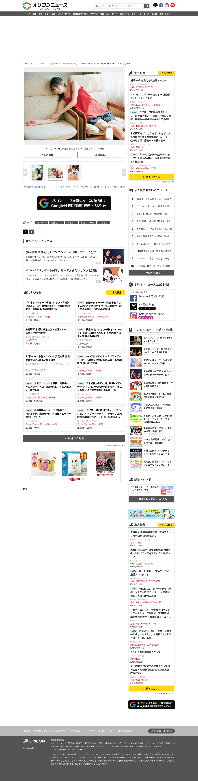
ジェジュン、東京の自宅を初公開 (152, 258)
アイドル (71, 222)
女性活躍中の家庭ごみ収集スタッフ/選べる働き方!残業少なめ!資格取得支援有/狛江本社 (150, 670)
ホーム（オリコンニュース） (35, 64)
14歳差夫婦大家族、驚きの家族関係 (153, 251)
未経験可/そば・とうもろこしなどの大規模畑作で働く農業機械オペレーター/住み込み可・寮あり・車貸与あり (150, 137)
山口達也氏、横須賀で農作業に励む (153, 221)
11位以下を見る (153, 272)
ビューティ (124, 14)
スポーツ (94, 14)
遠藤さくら (56, 222)
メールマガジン (90, 731)
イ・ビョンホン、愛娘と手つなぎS (153, 243)
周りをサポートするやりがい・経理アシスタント (151, 573)
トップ (27, 14)
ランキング (144, 14)
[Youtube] (172, 5)
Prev (25, 173)
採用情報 (157, 731)
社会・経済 (105, 14)
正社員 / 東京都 (48, 311)
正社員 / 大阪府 (99, 365)
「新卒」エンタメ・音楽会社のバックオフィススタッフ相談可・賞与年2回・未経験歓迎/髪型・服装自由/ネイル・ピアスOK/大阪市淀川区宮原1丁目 (150, 613)
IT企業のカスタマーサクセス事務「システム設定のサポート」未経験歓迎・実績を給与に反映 (150, 592)
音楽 (40, 14)
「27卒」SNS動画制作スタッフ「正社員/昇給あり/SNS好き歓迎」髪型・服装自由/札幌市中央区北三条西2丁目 (151, 116)
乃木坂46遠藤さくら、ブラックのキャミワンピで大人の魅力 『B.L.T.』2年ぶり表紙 (74, 188)
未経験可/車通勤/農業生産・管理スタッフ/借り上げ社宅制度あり (150, 534)
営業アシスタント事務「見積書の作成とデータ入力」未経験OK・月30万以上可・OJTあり (151, 634)
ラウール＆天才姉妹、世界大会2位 (153, 206)
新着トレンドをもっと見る (153, 499)
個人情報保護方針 (125, 731)
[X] (155, 5)
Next (124, 173)
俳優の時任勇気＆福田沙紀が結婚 (152, 236)
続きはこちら (76, 438)
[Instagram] (167, 5)
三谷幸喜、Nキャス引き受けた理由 (153, 266)
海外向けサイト (107, 731)
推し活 (154, 14)
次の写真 (100, 155)
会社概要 (27, 731)
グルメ (115, 14)
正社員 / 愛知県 (99, 338)
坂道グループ (87, 222)
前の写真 (48, 155)
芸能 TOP (54, 64)
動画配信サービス (80, 14)
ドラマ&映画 (50, 14)
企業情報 (169, 731)
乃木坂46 (41, 222)
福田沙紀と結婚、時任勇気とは (151, 214)
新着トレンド (165, 14)
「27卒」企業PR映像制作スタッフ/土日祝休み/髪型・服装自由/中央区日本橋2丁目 (151, 158)
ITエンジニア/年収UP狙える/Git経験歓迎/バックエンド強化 (150, 96)
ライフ (134, 14)
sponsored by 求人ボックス (115, 445)
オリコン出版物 (40, 731)
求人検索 (117, 292)
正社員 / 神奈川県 (48, 392)
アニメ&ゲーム (64, 14)
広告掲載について (58, 731)
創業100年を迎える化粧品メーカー (148, 80)
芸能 (34, 14)
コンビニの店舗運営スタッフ (145, 652)
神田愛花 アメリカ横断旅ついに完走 (154, 228)
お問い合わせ (75, 731)
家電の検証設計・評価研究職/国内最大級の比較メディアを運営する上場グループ (150, 553)
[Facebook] (161, 5)
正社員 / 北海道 (47, 336)
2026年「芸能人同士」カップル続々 (154, 199)
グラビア (103, 222)
